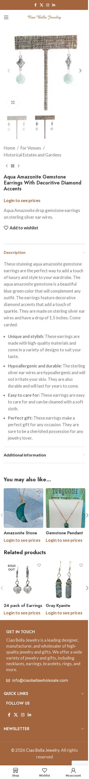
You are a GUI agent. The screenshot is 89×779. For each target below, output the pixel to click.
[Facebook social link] (35, 5)
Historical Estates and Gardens (32, 154)
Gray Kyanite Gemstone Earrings (64, 608)
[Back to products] (13, 166)
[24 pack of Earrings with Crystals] (23, 581)
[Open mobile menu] (6, 17)
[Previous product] (7, 166)
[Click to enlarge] (13, 102)
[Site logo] (44, 16)
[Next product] (19, 166)
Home (9, 147)
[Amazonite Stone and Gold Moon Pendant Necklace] (23, 508)
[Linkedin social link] (54, 5)
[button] (9, 71)
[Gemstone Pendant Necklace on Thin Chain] (65, 508)
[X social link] (41, 5)
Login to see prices (22, 200)
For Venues (31, 147)
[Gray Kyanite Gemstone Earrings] (65, 581)
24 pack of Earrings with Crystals (23, 608)
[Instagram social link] (48, 5)
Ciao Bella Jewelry (42, 750)
